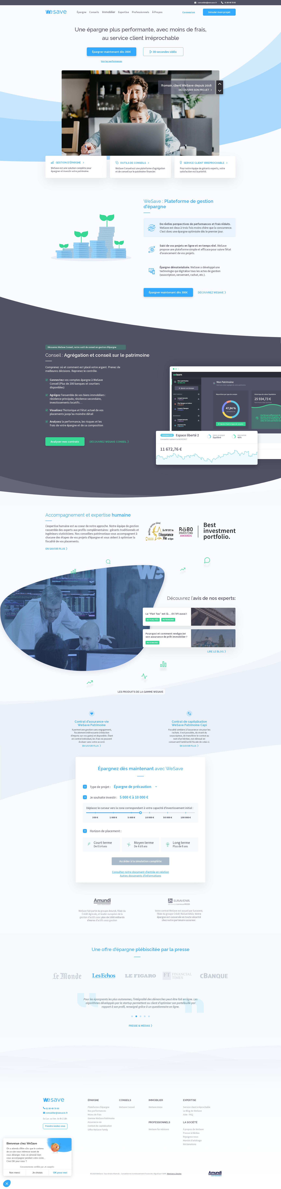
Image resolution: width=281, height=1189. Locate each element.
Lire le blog (215, 651)
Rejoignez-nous (190, 1136)
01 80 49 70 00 (230, 2)
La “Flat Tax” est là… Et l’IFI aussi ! (166, 613)
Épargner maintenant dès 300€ (111, 52)
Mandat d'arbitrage (192, 1140)
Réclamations (189, 1144)
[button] (231, 1173)
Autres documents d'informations (140, 876)
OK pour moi (60, 1172)
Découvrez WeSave (211, 292)
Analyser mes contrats (65, 441)
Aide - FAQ (188, 1114)
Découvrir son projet (194, 89)
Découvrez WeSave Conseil (108, 441)
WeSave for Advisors (159, 1129)
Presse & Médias (139, 1025)
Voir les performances (111, 61)
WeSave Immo (155, 1107)
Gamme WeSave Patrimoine (101, 1118)
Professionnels (140, 12)
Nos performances (97, 1110)
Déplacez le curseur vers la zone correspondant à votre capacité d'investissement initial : (139, 808)
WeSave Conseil (127, 1107)
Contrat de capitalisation (100, 1125)
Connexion (188, 12)
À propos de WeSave (193, 1129)
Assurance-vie (95, 1122)
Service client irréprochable (196, 1107)
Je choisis (37, 1172)
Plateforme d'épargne (98, 1107)
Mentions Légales (174, 1173)
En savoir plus (55, 548)
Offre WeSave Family (98, 1129)
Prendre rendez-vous (55, 1126)
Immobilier (108, 12)
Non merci (14, 1172)
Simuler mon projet (219, 12)
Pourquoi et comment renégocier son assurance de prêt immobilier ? (166, 635)
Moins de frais (94, 1114)
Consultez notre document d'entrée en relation (140, 872)
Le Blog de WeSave (192, 1110)
